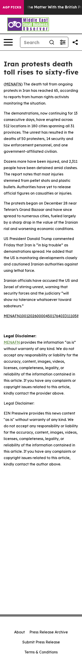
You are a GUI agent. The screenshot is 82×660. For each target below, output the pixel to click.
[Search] (51, 42)
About (19, 632)
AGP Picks (12, 7)
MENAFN (13, 84)
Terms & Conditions (41, 652)
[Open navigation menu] (8, 42)
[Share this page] (75, 42)
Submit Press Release (41, 642)
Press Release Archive (48, 632)
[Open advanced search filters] (62, 42)
